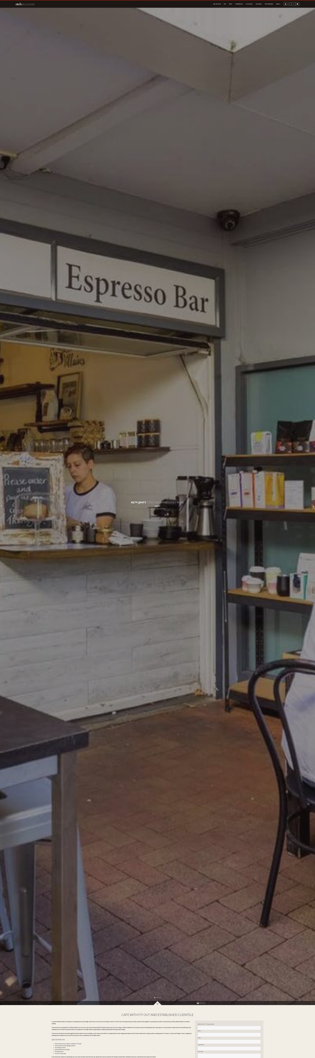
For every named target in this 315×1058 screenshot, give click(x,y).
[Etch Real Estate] (26, 4)
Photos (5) (202, 1003)
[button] (154, 997)
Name (199, 1030)
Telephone (201, 1044)
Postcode (200, 1051)
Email (199, 1037)
